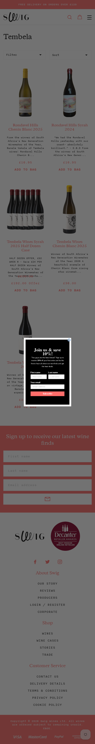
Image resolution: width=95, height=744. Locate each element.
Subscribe (47, 394)
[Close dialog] (69, 340)
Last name (53, 372)
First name (35, 372)
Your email (35, 382)
